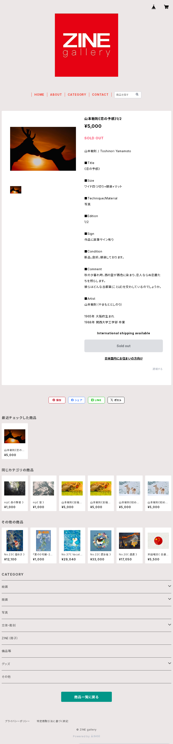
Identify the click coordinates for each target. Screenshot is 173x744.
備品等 (6, 651)
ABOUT (56, 94)
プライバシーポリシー (17, 721)
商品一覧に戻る (86, 697)
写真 (5, 612)
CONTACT (100, 94)
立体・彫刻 (9, 625)
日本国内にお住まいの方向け (124, 358)
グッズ (6, 664)
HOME (39, 94)
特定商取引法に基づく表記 (52, 721)
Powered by (82, 736)
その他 (6, 676)
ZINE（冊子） (10, 638)
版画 (5, 599)
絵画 (5, 586)
